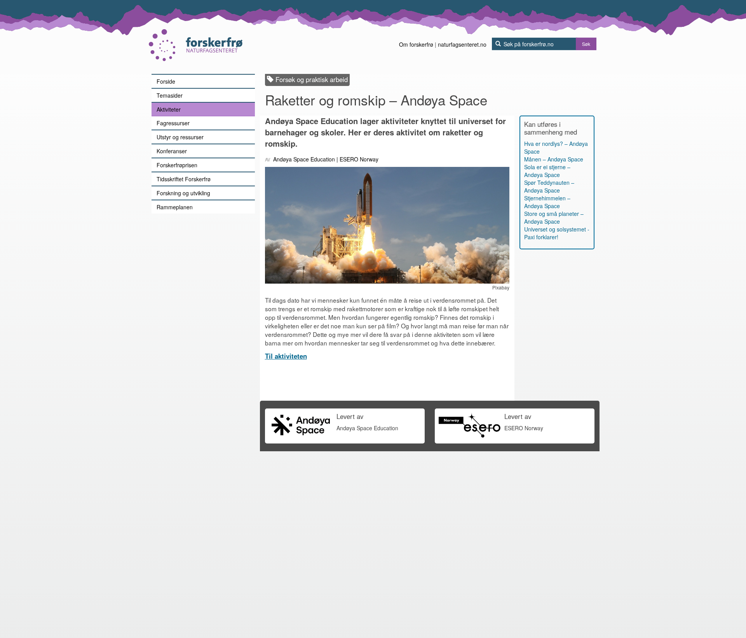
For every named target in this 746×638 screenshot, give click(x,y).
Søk (586, 43)
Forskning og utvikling (183, 193)
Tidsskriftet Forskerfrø (184, 179)
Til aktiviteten (286, 356)
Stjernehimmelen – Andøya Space (547, 202)
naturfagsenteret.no (462, 44)
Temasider (170, 95)
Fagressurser (173, 123)
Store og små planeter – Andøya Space (554, 217)
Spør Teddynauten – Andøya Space (549, 186)
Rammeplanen (175, 207)
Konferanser (172, 151)
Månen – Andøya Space (553, 159)
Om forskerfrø (416, 44)
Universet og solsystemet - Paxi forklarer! (556, 233)
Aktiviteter (169, 109)
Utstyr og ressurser (180, 137)
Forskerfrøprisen (177, 165)
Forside (166, 81)
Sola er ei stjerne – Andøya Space (547, 171)
